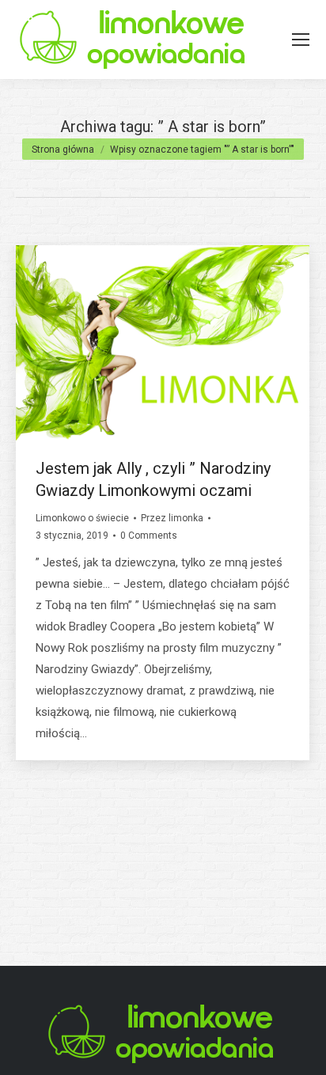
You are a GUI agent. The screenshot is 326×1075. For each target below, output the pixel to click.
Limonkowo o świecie (82, 518)
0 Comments (148, 535)
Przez (172, 518)
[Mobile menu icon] (300, 39)
